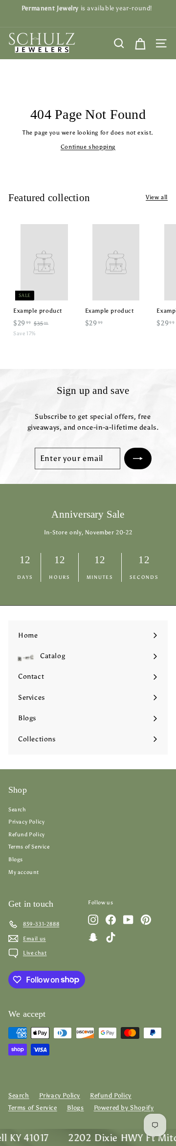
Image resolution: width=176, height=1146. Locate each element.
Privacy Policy (26, 822)
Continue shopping (88, 146)
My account (23, 872)
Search (17, 809)
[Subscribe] (138, 458)
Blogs (15, 859)
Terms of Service (29, 847)
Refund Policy (26, 834)
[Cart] (140, 43)
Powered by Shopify (124, 1107)
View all (157, 197)
